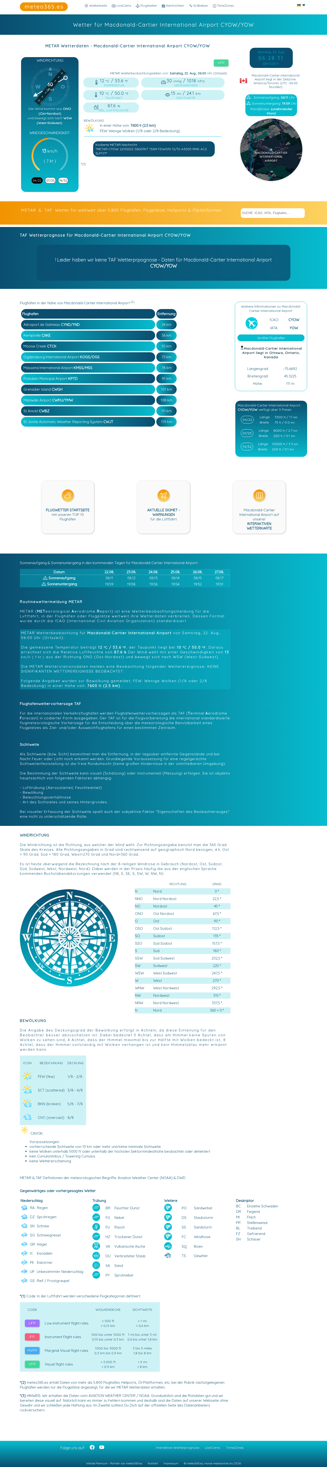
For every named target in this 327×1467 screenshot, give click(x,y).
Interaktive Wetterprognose (177, 1447)
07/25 (50, 180)
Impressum (171, 1463)
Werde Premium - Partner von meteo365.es (114, 1463)
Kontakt (153, 1463)
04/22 (37, 180)
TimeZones (225, 5)
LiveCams (212, 1447)
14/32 (63, 180)
